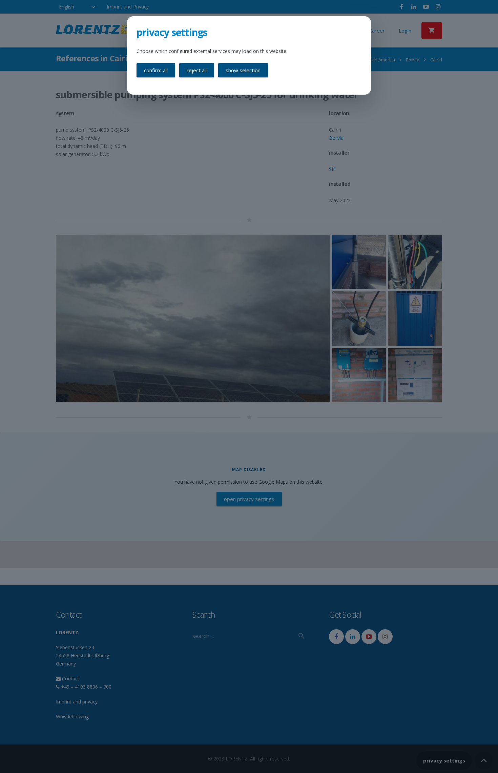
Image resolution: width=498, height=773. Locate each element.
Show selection (243, 70)
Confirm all (156, 70)
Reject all (197, 70)
